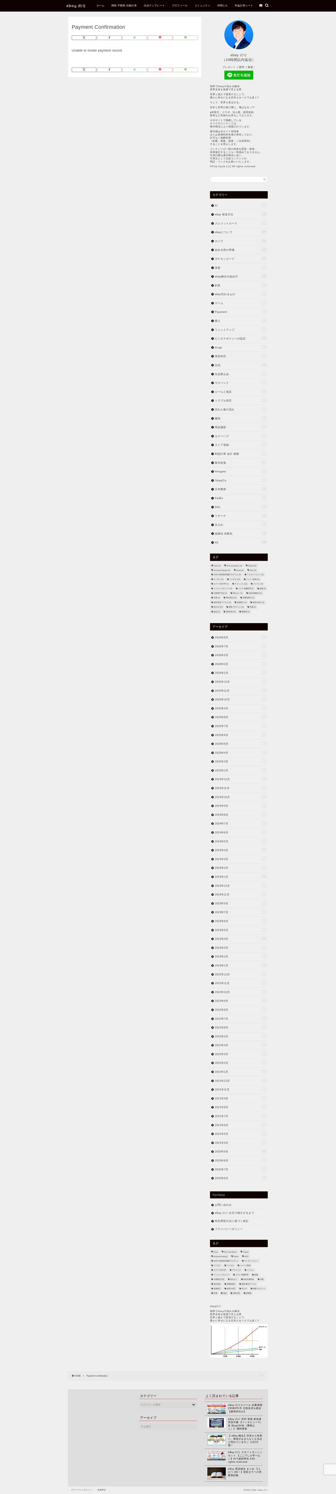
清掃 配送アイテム (222, 602)
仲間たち (222, 5)
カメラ (240, 241)
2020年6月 (240, 1178)
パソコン (258, 584)
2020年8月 (240, 1160)
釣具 (240, 285)
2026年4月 (240, 664)
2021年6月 (240, 1125)
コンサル (234, 579)
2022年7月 (240, 1018)
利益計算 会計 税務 (240, 453)
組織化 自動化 (240, 533)
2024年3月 (240, 859)
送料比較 (231, 612)
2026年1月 (240, 672)
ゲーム (240, 303)
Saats (240, 570)
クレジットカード (240, 223)
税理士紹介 (258, 602)
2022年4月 (240, 1045)
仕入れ (240, 524)
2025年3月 (240, 761)
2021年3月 (240, 1142)
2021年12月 (240, 1080)
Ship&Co (240, 480)
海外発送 (231, 598)
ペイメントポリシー (223, 588)
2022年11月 (240, 983)
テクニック (241, 584)
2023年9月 (240, 903)
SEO (253, 570)
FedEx (240, 498)
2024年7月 (240, 823)
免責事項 (101, 1490)
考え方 (218, 607)
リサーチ (240, 515)
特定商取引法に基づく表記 (231, 1220)
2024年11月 (240, 788)
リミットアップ (240, 329)
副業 (263, 588)
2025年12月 (240, 681)
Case (217, 566)
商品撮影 (240, 427)
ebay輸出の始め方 (240, 276)
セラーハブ (240, 436)
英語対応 (240, 356)
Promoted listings (222, 570)
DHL (240, 507)
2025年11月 (240, 690)
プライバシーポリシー (229, 1228)
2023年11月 (240, 894)
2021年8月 (240, 1107)
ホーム (100, 5)
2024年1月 (240, 876)
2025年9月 (240, 708)
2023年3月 (240, 947)
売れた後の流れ (240, 409)
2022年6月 (240, 1027)
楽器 (240, 267)
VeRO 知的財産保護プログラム (227, 575)
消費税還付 (248, 598)
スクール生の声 (221, 584)
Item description (234, 566)
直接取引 (242, 602)
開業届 (246, 612)
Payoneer (240, 311)
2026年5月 (240, 655)
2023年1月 (240, 965)
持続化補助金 (255, 593)
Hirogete (240, 471)
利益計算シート (244, 5)
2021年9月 (240, 1098)
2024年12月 (240, 779)
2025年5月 (240, 743)
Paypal (252, 566)
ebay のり (76, 6)
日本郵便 (240, 489)
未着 (217, 598)
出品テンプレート (154, 5)
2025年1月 (240, 770)
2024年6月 (240, 832)
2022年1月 (240, 1071)
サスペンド (240, 382)
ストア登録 (240, 444)
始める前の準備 (240, 249)
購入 (240, 320)
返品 (217, 612)
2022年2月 (240, 1062)
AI (240, 205)
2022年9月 (240, 1000)
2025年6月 (240, 735)
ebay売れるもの (240, 294)
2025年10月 (240, 699)
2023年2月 (240, 956)
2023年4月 (240, 938)
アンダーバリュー (255, 575)
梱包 (240, 418)
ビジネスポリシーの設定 (240, 338)
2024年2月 (240, 867)
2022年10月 (240, 992)
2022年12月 (240, 974)
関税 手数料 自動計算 (124, 5)
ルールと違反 (240, 391)
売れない (238, 593)
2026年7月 (240, 646)
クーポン (218, 579)
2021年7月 (240, 1116)
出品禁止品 (240, 374)
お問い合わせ (223, 1204)
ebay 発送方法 (240, 214)
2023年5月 (240, 930)
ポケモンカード (240, 258)
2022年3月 (240, 1054)
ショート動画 (252, 579)
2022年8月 (240, 1009)
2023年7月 (240, 912)
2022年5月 (240, 1036)
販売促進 (240, 462)
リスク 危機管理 (246, 588)
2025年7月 (240, 726)
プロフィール (180, 5)
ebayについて (240, 232)
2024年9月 (240, 805)
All (240, 542)
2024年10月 (240, 797)
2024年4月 (240, 850)
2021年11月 (240, 1089)
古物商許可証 (220, 593)
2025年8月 (240, 717)
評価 (253, 607)
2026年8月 (240, 637)
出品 (240, 365)
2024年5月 (240, 841)
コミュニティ (202, 5)
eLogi (240, 347)
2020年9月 (240, 1151)
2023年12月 (240, 885)
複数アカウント (236, 607)
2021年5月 (240, 1133)
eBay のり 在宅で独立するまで (234, 1212)
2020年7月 (240, 1169)
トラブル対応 (240, 400)
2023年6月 (240, 921)
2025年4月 (240, 752)
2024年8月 (240, 814)
